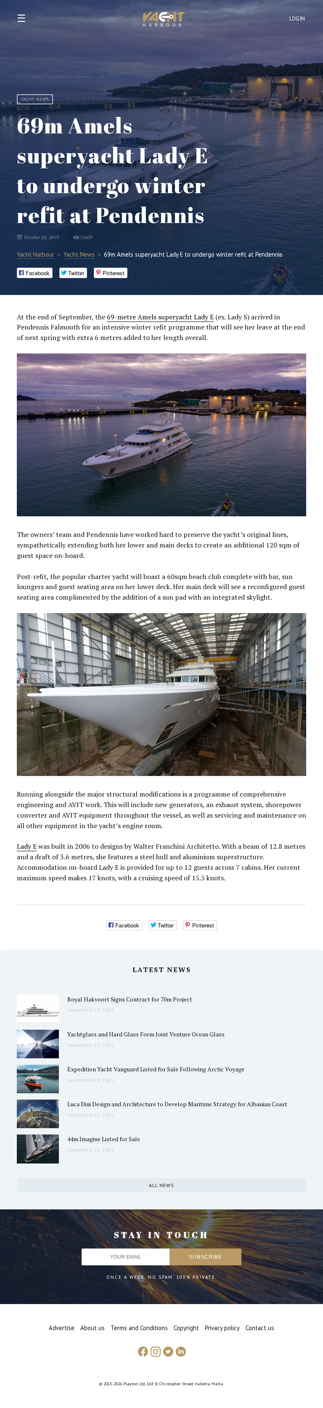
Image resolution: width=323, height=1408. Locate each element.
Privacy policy (222, 1328)
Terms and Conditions (139, 1328)
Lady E (27, 846)
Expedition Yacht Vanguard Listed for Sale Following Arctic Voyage (155, 1069)
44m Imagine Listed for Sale (103, 1139)
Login (297, 18)
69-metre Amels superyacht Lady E (160, 316)
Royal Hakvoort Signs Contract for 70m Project (129, 999)
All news (161, 1185)
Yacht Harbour (164, 20)
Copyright (186, 1328)
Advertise (61, 1328)
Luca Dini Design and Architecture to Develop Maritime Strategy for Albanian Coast (177, 1104)
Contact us (260, 1328)
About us (92, 1328)
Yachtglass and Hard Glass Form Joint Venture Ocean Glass (146, 1034)
